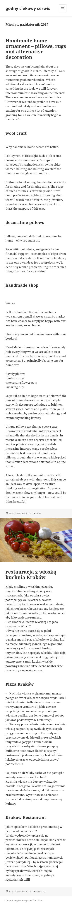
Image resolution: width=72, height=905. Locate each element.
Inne (38, 513)
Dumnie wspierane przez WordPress (25, 900)
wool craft (16, 133)
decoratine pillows (27, 222)
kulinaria (40, 891)
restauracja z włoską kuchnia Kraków (31, 574)
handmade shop (22, 285)
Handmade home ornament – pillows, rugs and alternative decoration (36, 48)
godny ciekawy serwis (28, 8)
